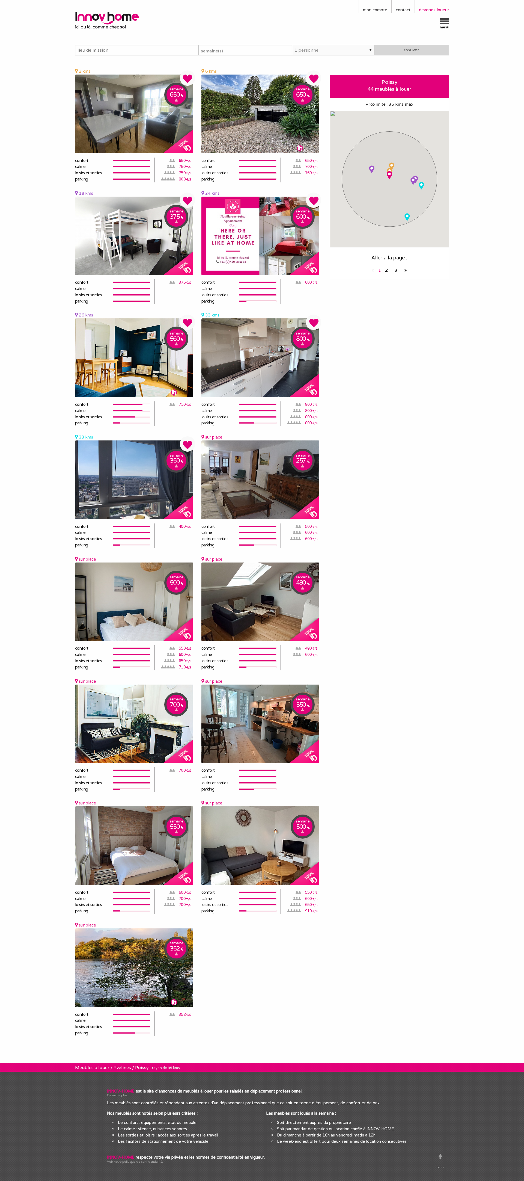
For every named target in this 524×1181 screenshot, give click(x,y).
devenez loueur (434, 9)
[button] (391, 166)
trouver (411, 50)
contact (403, 9)
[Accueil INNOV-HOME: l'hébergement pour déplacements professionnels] (118, 20)
